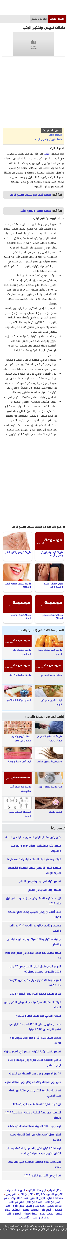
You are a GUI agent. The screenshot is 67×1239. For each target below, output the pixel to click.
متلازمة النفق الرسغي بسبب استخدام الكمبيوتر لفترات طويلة (34, 870)
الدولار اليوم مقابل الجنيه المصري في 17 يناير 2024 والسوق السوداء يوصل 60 (35, 969)
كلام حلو (46, 1209)
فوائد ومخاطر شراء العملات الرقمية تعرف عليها (34, 859)
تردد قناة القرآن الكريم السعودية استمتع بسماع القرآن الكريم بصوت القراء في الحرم (34, 1151)
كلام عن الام (26, 1194)
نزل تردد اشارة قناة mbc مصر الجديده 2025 (36, 1104)
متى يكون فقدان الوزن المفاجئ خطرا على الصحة (33, 837)
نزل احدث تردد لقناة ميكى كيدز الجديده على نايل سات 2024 (33, 901)
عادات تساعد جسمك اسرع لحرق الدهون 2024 (35, 993)
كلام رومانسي (55, 1194)
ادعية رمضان (30, 1213)
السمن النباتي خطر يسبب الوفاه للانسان (38, 1015)
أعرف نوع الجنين (40, 1217)
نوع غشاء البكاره (36, 1190)
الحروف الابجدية (16, 1190)
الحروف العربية (31, 1209)
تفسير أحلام (46, 1213)
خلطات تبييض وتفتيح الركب (48, 139)
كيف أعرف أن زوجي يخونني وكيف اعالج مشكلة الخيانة (34, 914)
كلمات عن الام (34, 1201)
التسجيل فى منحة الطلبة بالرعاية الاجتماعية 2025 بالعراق (33, 1115)
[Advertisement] (33, 93)
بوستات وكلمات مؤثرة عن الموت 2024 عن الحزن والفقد (34, 928)
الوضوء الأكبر (14, 1213)
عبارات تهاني (54, 1205)
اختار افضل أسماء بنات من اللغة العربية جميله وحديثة (35, 1137)
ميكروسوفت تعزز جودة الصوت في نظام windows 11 (33, 955)
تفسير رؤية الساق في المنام (44, 889)
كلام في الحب (16, 1201)
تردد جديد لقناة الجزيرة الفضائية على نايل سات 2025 (34, 1164)
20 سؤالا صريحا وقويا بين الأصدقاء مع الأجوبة (35, 1073)
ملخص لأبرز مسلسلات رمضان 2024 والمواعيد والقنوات (36, 848)
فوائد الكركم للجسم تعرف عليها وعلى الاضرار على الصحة (32, 1005)
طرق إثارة (18, 1205)
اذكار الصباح (54, 1190)
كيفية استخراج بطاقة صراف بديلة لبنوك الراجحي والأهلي (34, 942)
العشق (16, 1209)
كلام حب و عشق (35, 1205)
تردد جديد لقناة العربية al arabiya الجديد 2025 (34, 1126)
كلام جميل (11, 1194)
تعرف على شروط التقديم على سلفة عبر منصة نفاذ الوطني (35, 1093)
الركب (47, 153)
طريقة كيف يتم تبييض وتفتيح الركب (30, 194)
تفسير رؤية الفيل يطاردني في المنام (40, 881)
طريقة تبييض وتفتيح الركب (35, 210)
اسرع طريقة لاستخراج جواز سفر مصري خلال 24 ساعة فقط (35, 983)
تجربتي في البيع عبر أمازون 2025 (42, 1175)
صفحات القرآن (55, 1198)
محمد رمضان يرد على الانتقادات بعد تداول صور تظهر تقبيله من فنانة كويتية (35, 1027)
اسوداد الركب (55, 134)
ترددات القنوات (19, 1198)
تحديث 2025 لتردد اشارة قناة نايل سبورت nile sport (35, 1040)
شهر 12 (40, 1194)
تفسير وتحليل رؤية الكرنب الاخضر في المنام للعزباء (32, 1051)
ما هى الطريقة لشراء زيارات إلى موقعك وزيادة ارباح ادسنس (34, 1062)
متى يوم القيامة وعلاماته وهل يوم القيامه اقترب (33, 1081)
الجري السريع (37, 1198)
